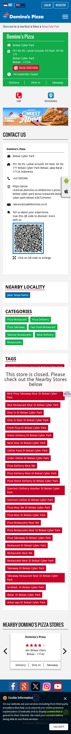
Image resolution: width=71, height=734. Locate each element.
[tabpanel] (35, 117)
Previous (6, 652)
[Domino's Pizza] (23, 15)
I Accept (58, 726)
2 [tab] (37, 121)
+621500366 (20, 178)
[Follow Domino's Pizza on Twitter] (35, 686)
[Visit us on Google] (24, 686)
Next (64, 652)
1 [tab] (34, 121)
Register (61, 5)
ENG (22, 5)
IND (10, 5)
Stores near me (10, 26)
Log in (47, 5)
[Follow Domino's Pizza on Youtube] (57, 686)
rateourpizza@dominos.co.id (30, 204)
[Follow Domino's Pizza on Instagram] (46, 686)
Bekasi (36, 26)
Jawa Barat (25, 26)
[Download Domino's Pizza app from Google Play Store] (66, 184)
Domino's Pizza (35, 637)
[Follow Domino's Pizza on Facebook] (13, 686)
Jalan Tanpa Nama (17, 295)
